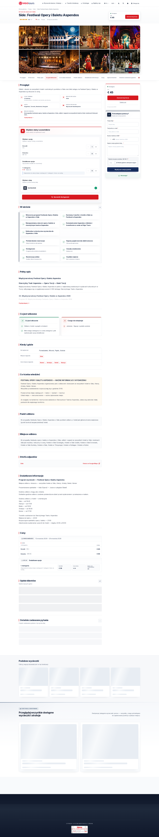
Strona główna (22, 9)
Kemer (42, 362)
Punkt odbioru (78, 77)
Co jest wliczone (51, 77)
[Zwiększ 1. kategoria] (96, 171)
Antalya (49, 362)
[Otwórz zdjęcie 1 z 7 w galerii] (49, 49)
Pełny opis (40, 77)
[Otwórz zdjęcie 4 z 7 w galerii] (95, 61)
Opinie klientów (111, 77)
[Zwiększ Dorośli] (96, 147)
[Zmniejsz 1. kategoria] (88, 171)
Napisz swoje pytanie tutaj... (115, 143)
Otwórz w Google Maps (90, 463)
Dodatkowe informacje (92, 77)
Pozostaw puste (112, 121)
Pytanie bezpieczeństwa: (118, 159)
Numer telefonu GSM (113, 135)
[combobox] (60, 188)
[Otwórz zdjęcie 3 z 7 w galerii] (125, 37)
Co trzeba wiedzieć (65, 77)
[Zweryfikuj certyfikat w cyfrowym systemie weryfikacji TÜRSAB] (79, 829)
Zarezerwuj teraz (132, 16)
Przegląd (23, 77)
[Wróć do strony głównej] (27, 3)
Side (34, 9)
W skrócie (31, 77)
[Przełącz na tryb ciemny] (119, 3)
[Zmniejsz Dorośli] (88, 147)
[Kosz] (128, 3)
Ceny (102, 77)
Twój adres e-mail (112, 128)
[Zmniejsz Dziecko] (88, 154)
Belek (56, 362)
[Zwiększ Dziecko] (96, 154)
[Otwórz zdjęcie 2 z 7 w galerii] (95, 37)
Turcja (29, 9)
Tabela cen (123, 102)
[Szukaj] (123, 3)
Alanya (63, 362)
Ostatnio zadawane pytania (127, 77)
